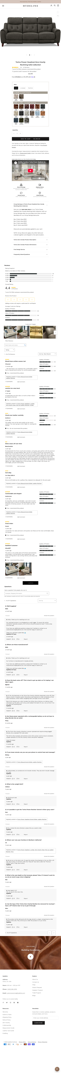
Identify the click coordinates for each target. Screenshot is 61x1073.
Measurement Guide (25, 153)
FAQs (33, 984)
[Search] (54, 6)
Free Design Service (19, 249)
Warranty (5, 1012)
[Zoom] (58, 12)
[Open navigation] (3, 6)
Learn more (15, 159)
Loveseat (22, 88)
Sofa (16, 88)
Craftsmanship (7, 1025)
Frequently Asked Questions (22, 254)
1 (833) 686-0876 (12, 989)
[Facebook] (3, 1002)
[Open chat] (57, 1069)
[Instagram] (10, 1002)
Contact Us (35, 982)
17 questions (15, 71)
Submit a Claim (7, 1014)
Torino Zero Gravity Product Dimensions (25, 244)
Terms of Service (32, 1042)
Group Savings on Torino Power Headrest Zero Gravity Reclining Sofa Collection (29, 205)
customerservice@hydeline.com (16, 993)
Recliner (30, 88)
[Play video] (30, 957)
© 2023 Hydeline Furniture (10, 1042)
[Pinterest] (14, 1002)
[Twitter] (6, 1002)
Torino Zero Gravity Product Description (25, 239)
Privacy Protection (42, 1042)
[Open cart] (58, 6)
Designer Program (37, 990)
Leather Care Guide (8, 1030)
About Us (35, 979)
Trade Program (36, 993)
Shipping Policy (7, 1017)
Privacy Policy (22, 1042)
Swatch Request (37, 987)
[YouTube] (17, 1002)
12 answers (24, 71)
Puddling (5, 1033)
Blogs (33, 995)
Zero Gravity (6, 1022)
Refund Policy (7, 1020)
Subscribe (39, 1023)
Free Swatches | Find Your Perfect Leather (30, 1)
